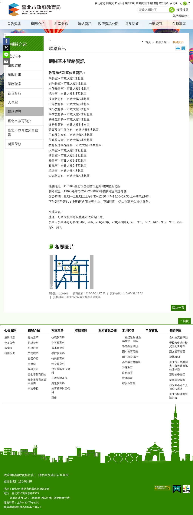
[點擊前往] (71, 272)
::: (1, 1)
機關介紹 (161, 42)
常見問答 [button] (132, 24)
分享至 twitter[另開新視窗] (6, 48)
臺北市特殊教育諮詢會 (178, 396)
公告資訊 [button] (14, 24)
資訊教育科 (58, 383)
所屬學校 (14, 144)
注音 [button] (183, 48)
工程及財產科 (59, 377)
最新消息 (9, 337)
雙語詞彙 (163, 3)
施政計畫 (14, 75)
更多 (54, 397)
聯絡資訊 (85, 24)
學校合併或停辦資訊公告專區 (178, 344)
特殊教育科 (58, 358)
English (119, 3)
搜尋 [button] (172, 10)
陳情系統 (130, 3)
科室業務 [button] (61, 24)
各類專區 (175, 330)
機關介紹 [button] (37, 24)
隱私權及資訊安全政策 (53, 475)
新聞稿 (8, 347)
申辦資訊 (141, 3)
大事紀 (13, 102)
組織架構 (14, 65)
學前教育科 (58, 353)
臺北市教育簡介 (19, 121)
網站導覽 (100, 3)
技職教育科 (58, 337)
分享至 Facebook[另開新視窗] (6, 41)
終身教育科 (58, 363)
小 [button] (181, 3)
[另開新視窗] (162, 488)
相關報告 (9, 353)
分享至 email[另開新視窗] (6, 61)
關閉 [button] (186, 321)
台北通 (173, 3)
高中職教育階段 (131, 362)
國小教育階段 (130, 351)
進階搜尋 (182, 9)
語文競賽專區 (177, 351)
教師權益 (127, 377)
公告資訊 (10, 330)
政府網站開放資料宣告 (19, 475)
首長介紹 (14, 93)
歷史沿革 (14, 56)
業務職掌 (14, 84)
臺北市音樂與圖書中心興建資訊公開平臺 (178, 366)
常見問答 (152, 3)
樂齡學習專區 (177, 379)
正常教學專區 (177, 374)
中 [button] (185, 3)
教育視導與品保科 (60, 390)
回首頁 (110, 3)
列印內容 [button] (177, 48)
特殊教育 (127, 367)
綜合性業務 (128, 383)
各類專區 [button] (179, 24)
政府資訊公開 (108, 24)
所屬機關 (174, 356)
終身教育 (127, 372)
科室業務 (57, 330)
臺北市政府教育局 (35, 9)
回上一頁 (178, 307)
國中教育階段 (130, 356)
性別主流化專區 (178, 337)
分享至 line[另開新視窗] (6, 54)
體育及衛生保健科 (60, 371)
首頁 (148, 42)
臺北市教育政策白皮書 (23, 132)
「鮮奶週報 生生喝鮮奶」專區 (131, 339)
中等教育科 (58, 342)
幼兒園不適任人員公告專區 (178, 387)
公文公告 (9, 342)
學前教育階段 (130, 346)
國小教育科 (58, 347)
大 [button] (189, 3)
